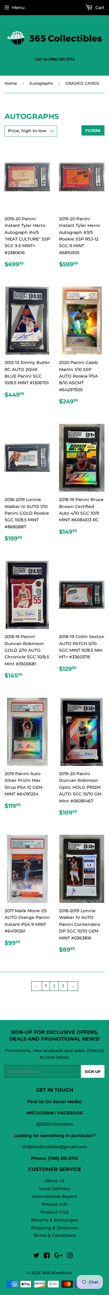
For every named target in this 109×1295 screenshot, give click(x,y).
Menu (18, 7)
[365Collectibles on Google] (58, 1256)
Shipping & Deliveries (54, 1228)
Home (11, 83)
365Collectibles (57, 1272)
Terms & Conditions (54, 1235)
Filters (93, 130)
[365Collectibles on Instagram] (70, 1256)
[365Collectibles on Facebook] (47, 1256)
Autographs (41, 83)
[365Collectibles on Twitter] (36, 1256)
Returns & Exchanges (54, 1220)
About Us (54, 1180)
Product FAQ (55, 1212)
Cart (99, 7)
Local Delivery (54, 1188)
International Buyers (54, 1196)
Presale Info (55, 1204)
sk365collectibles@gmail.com (54, 1146)
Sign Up (93, 1071)
